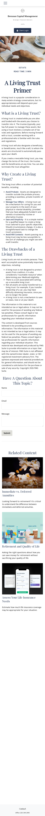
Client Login (24, 30)
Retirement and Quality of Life (21, 546)
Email (4, 401)
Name (4, 388)
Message (5, 414)
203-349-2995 (25, 813)
